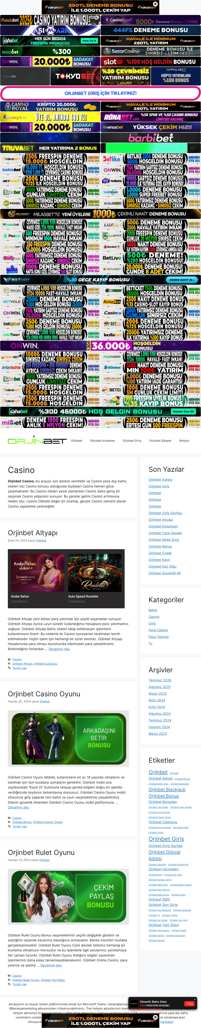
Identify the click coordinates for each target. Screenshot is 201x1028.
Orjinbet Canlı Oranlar (159, 812)
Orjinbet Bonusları (163, 802)
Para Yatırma (159, 637)
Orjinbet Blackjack (167, 789)
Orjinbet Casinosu (45, 663)
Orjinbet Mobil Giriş (164, 540)
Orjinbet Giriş (132, 440)
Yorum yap (19, 668)
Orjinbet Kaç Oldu (162, 566)
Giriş (152, 623)
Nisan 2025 (158, 694)
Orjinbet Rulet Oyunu (41, 852)
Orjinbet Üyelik (160, 553)
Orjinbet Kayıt (159, 560)
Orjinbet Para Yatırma (159, 889)
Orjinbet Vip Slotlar (158, 920)
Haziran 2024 (159, 727)
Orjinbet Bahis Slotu (158, 784)
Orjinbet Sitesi (178, 895)
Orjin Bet (174, 773)
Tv (150, 643)
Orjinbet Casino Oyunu (44, 694)
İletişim (184, 440)
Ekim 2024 (157, 700)
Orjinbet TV (154, 915)
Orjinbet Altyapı (33, 533)
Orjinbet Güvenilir (157, 864)
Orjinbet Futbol (156, 832)
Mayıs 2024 (158, 734)
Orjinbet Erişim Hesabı (160, 827)
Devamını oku (59, 649)
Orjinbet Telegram (182, 910)
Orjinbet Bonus (22, 822)
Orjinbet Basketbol (179, 784)
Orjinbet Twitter (170, 915)
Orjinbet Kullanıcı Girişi (160, 879)
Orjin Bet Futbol (180, 827)
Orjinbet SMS (159, 899)
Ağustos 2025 (160, 687)
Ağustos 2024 (160, 714)
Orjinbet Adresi (160, 480)
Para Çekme (158, 630)
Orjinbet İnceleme (102, 440)
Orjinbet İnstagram (163, 526)
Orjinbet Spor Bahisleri (160, 910)
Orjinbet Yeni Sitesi (53, 980)
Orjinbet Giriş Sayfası (165, 513)
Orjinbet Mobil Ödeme (181, 885)
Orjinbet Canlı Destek (165, 533)
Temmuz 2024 (160, 720)
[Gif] (100, 214)
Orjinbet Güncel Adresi (164, 855)
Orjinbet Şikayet (160, 440)
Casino (17, 659)
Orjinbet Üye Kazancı (159, 930)
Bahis (153, 610)
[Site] (50, 158)
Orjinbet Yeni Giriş (179, 920)
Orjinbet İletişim (156, 935)
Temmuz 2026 (160, 680)
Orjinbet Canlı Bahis (158, 807)
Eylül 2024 (157, 707)
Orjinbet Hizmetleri (164, 869)
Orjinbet (76, 440)
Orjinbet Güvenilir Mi (165, 573)
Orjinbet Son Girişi (163, 905)
